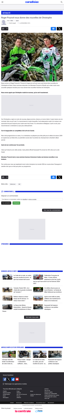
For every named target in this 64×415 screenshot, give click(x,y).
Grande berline (6, 394)
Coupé (18, 391)
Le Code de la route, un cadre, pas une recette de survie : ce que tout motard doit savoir (23, 277)
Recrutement (51, 402)
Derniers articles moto (9, 271)
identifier (25, 199)
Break (4, 396)
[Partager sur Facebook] (54, 28)
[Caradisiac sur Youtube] (17, 379)
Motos (31, 391)
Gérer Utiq (46, 398)
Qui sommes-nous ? (41, 402)
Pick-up (18, 396)
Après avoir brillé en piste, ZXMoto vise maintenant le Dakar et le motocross (52, 298)
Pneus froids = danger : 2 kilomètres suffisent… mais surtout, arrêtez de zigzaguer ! (24, 362)
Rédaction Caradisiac (29, 402)
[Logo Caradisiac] (32, 3)
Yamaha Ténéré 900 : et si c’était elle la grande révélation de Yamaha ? (23, 290)
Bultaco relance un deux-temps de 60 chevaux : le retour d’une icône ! (21, 298)
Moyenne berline (7, 392)
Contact (12, 402)
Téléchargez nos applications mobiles (16, 384)
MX (19, 184)
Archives (46, 388)
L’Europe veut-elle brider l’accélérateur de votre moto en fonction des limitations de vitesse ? (9, 362)
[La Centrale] (23, 412)
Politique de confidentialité (50, 393)
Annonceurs (19, 402)
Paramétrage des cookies (50, 396)
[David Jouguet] (3, 24)
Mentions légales (48, 392)
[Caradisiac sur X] (9, 379)
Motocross (12, 184)
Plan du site (47, 390)
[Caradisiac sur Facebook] (5, 379)
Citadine (5, 391)
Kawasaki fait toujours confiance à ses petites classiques (51, 307)
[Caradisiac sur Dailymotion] (13, 379)
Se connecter (6, 203)
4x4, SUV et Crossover (22, 394)
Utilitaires (19, 397)
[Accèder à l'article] (7, 277)
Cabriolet (19, 392)
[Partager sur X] (60, 28)
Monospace (5, 397)
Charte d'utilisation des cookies (51, 395)
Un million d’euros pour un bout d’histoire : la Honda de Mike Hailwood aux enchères (53, 290)
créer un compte (32, 199)
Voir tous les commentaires (52, 210)
